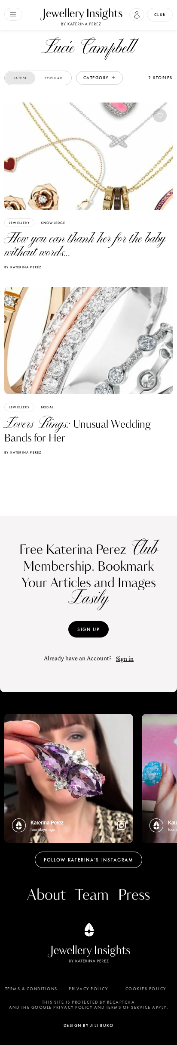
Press (134, 895)
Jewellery (19, 223)
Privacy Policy (88, 989)
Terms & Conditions (31, 989)
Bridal (47, 407)
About (46, 895)
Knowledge (53, 223)
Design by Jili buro (89, 1025)
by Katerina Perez (22, 267)
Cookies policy (145, 989)
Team (92, 895)
